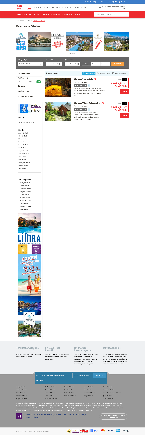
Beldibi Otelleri (69, 387)
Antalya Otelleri (21, 390)
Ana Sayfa (20, 21)
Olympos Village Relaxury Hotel (88, 103)
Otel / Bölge (22, 60)
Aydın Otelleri (88, 387)
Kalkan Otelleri (23, 139)
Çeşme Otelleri (25, 192)
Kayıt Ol (99, 375)
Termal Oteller (108, 399)
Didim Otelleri (24, 195)
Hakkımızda (62, 415)
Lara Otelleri (22, 160)
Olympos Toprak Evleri (84, 79)
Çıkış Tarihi (69, 60)
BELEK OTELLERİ (34, 14)
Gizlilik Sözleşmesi (50, 415)
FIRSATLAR (68, 7)
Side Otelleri (22, 169)
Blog (41, 415)
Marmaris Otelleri (26, 206)
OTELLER (37, 7)
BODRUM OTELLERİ (46, 14)
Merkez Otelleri (23, 166)
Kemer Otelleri (23, 145)
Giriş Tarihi (50, 60)
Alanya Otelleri (23, 133)
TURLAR (45, 7)
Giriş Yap (113, 2)
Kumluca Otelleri (39, 21)
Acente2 (46, 431)
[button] (127, 41)
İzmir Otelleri (88, 390)
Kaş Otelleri (21, 142)
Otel (28, 21)
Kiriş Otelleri (22, 148)
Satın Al (124, 92)
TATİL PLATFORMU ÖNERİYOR (71, 14)
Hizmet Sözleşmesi (74, 415)
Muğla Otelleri (88, 396)
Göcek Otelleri (50, 390)
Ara (38, 82)
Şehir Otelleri (107, 396)
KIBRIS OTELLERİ (80, 7)
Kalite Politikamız (32, 417)
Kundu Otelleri (22, 157)
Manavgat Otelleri (24, 163)
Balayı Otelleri (107, 387)
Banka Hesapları (32, 415)
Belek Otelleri (22, 136)
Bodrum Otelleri (25, 189)
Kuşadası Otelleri (89, 393)
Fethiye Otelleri (50, 387)
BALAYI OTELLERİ (22, 14)
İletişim (83, 415)
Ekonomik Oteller (108, 390)
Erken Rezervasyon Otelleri (112, 393)
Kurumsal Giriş (90, 2)
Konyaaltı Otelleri (23, 151)
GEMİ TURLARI (56, 7)
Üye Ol (122, 2)
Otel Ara (117, 64)
